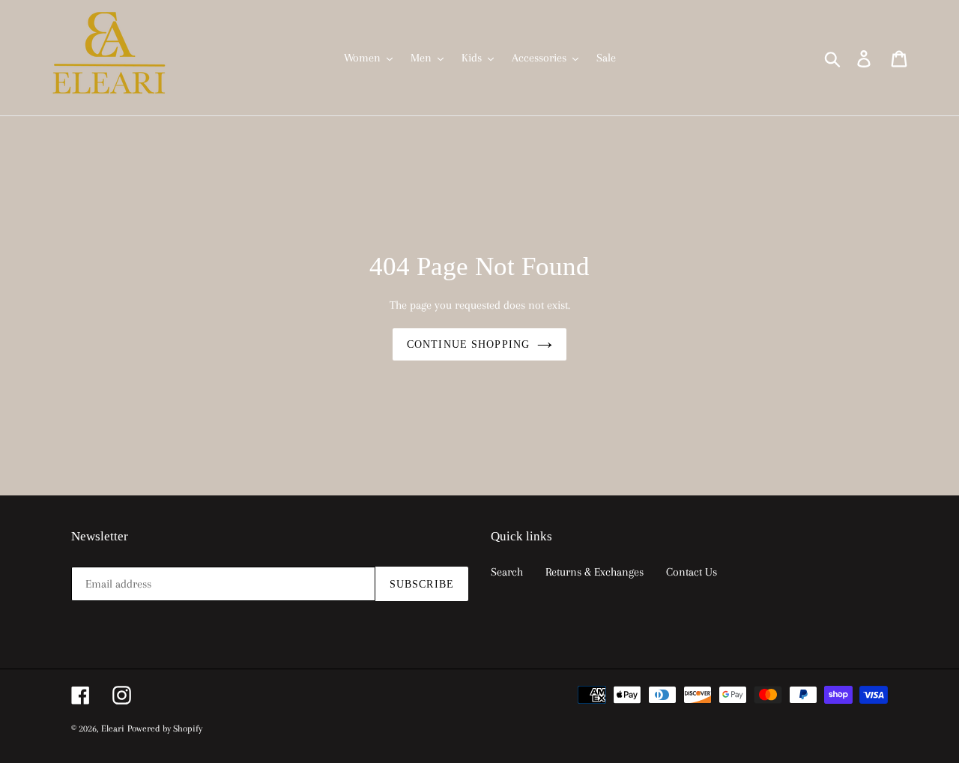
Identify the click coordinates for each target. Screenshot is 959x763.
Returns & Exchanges (594, 572)
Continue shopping (468, 344)
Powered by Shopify (164, 728)
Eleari (112, 728)
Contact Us (691, 572)
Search (507, 572)
